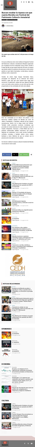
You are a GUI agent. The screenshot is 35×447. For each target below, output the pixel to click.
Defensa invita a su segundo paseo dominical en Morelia (22, 210)
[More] (31, 154)
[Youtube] (29, 2)
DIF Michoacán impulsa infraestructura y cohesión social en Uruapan (22, 202)
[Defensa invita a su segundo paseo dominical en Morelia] (6, 211)
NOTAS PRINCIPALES (12, 19)
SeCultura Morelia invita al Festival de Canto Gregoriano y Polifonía (22, 424)
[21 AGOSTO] (6, 343)
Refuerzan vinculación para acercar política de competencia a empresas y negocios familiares (22, 389)
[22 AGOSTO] (6, 220)
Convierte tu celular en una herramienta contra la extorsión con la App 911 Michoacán (22, 176)
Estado (13, 173)
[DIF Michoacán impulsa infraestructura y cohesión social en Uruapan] (6, 202)
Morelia (4, 19)
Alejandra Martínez (16, 240)
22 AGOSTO (15, 218)
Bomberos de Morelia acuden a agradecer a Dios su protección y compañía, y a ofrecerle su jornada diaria (22, 290)
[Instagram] (24, 2)
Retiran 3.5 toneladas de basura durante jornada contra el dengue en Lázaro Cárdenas (22, 194)
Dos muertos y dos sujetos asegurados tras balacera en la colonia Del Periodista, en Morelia (22, 229)
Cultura (13, 314)
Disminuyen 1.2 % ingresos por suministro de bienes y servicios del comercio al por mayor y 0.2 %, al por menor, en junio (22, 380)
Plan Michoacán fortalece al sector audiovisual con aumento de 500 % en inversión (22, 185)
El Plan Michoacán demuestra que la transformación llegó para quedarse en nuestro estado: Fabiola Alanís (22, 167)
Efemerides (14, 340)
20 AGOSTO (15, 351)
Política (13, 163)
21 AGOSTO (15, 342)
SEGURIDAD (14, 225)
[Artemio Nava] (3, 25)
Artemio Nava (10, 25)
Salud (13, 190)
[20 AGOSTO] (6, 352)
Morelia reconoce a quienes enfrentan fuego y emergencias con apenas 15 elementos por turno (22, 237)
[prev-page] (3, 359)
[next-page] (5, 359)
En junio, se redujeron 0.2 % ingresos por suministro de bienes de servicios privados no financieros (22, 370)
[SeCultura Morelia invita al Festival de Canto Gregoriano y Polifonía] (6, 425)
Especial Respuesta (15, 170)
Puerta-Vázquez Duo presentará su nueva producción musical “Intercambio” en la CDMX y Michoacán (22, 416)
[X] (26, 2)
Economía (14, 367)
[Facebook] (21, 2)
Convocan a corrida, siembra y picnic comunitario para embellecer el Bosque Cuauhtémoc (22, 246)
